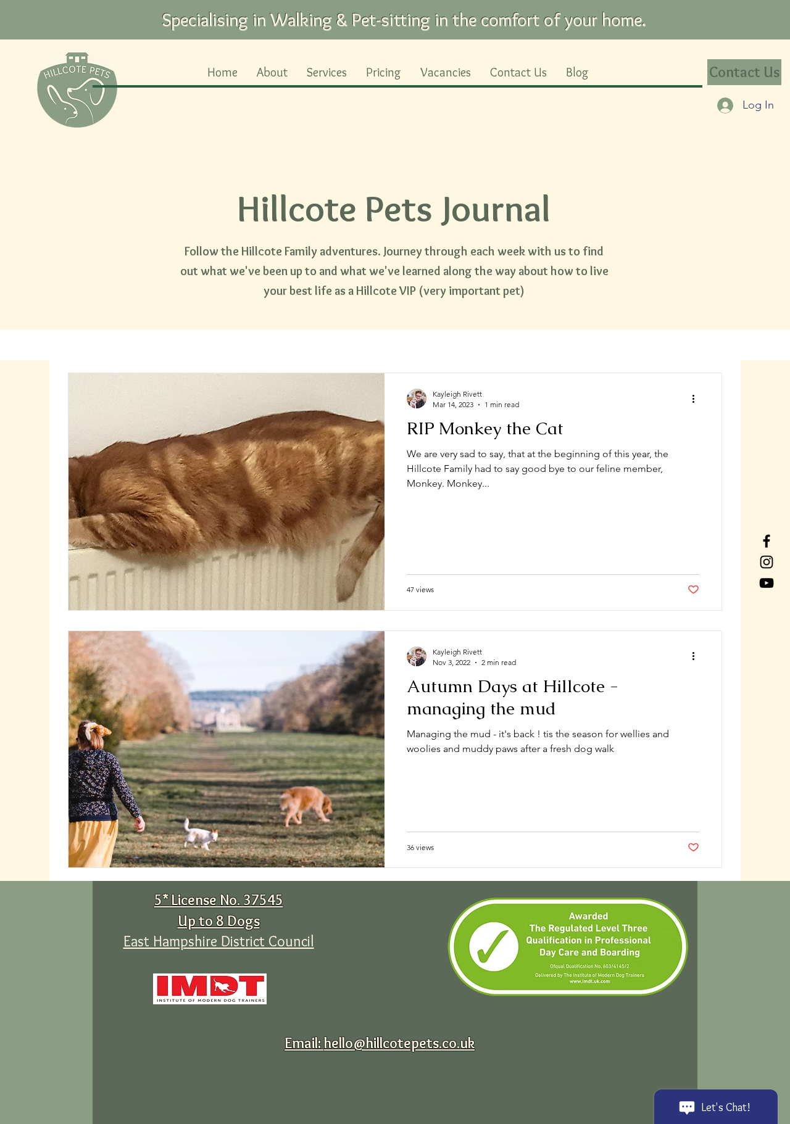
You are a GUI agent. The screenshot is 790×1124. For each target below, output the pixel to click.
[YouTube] (766, 583)
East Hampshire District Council (218, 941)
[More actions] (697, 398)
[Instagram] (766, 562)
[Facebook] (766, 541)
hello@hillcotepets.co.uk (399, 1043)
